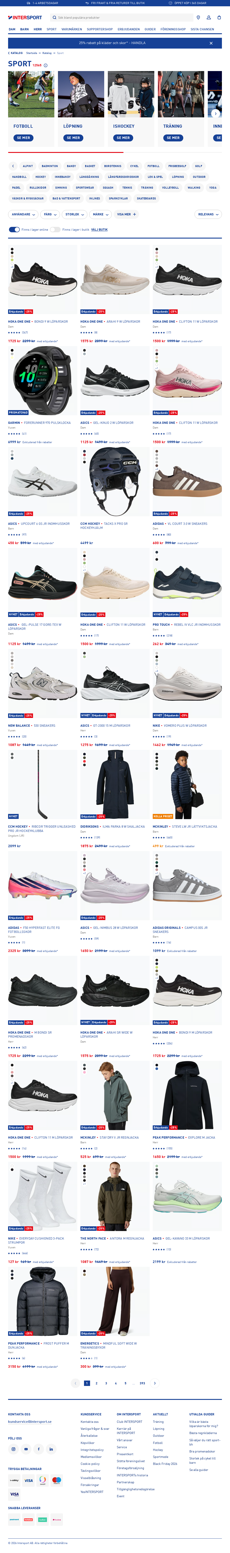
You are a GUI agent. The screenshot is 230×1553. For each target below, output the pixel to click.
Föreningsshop (173, 29)
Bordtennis (112, 166)
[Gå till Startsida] (25, 17)
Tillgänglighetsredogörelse (136, 1489)
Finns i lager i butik (75, 229)
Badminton (50, 166)
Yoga (212, 187)
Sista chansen (202, 29)
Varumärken (72, 29)
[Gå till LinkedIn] (52, 1449)
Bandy (71, 166)
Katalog (17, 53)
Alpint (28, 166)
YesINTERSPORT (92, 1492)
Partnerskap (125, 1482)
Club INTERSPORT (129, 1421)
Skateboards (146, 198)
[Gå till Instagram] (14, 1449)
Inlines (94, 198)
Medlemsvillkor (91, 1457)
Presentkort (125, 1454)
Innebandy (63, 177)
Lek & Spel (155, 177)
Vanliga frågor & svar (95, 1428)
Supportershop (100, 29)
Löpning (178, 177)
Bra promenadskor (202, 1451)
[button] (216, 113)
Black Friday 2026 (165, 1464)
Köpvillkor (88, 1443)
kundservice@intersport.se (30, 1422)
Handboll (19, 177)
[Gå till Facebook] (39, 1449)
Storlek (72, 214)
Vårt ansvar (125, 1440)
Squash (108, 187)
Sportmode (160, 1457)
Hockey (40, 177)
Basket (90, 166)
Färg (48, 214)
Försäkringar (90, 1485)
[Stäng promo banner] (211, 43)
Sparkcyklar (118, 198)
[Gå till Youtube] (27, 1449)
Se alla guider (198, 1470)
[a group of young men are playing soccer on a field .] (31, 94)
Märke (98, 214)
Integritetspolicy (92, 1450)
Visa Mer (124, 214)
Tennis (127, 187)
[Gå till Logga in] (209, 17)
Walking (194, 187)
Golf (198, 166)
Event (120, 1496)
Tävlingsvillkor (91, 1471)
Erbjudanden (129, 29)
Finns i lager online (35, 229)
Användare (21, 214)
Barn (24, 29)
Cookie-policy (90, 1464)
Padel (16, 187)
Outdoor (199, 177)
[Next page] (155, 1383)
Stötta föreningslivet (131, 1461)
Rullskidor (38, 187)
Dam (12, 29)
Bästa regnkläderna (203, 1433)
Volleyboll (170, 187)
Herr (38, 29)
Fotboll (153, 166)
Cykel (134, 166)
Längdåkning (89, 177)
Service (122, 1447)
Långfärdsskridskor (123, 177)
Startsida (31, 53)
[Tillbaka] (13, 166)
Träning (147, 187)
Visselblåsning (91, 1478)
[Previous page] (75, 1383)
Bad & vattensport (66, 198)
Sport (52, 29)
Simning (61, 187)
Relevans (206, 214)
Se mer (23, 138)
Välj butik (99, 229)
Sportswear (85, 187)
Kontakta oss (90, 1421)
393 (142, 1383)
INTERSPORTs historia (132, 1475)
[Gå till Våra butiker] (198, 17)
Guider (150, 29)
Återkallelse (89, 1435)
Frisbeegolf (177, 166)
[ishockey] (131, 94)
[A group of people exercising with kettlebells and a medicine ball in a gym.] (181, 94)
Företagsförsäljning (130, 1468)
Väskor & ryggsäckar (28, 198)
